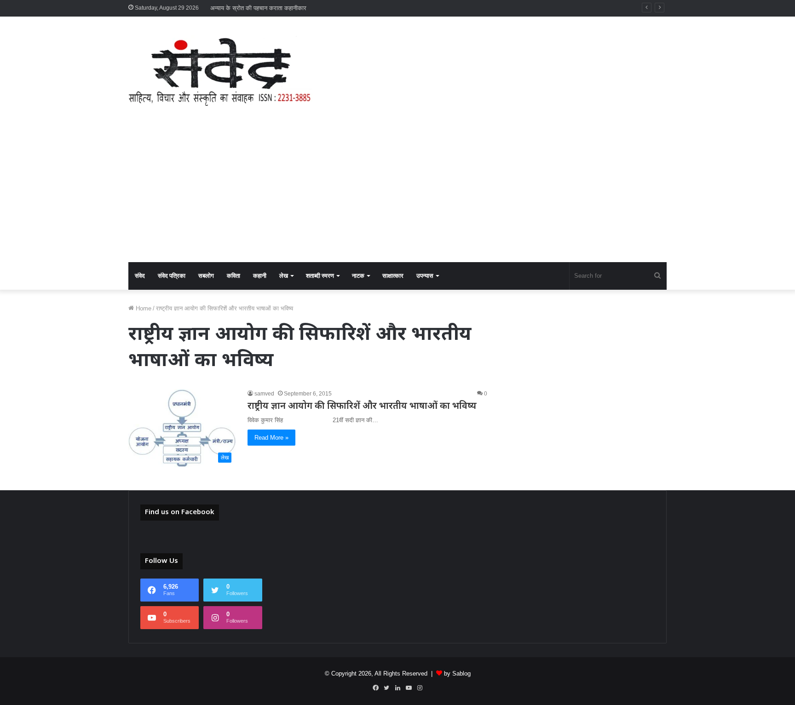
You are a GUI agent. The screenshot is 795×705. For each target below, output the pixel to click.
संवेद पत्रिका (171, 275)
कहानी (259, 275)
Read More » (271, 437)
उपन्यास (424, 275)
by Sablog (457, 673)
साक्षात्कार (392, 275)
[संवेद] (220, 70)
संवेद (140, 275)
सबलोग (206, 275)
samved (264, 393)
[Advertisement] (397, 193)
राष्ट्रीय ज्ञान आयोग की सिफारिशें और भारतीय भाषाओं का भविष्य (362, 407)
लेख (283, 275)
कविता (233, 275)
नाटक (358, 275)
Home (142, 308)
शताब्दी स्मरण (320, 275)
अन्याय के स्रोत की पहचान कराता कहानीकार (258, 8)
